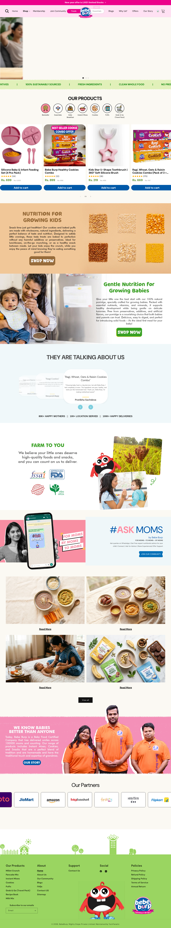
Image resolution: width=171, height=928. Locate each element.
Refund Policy (138, 874)
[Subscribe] (35, 910)
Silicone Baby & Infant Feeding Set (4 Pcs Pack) (20, 171)
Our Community (45, 878)
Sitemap (41, 894)
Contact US (43, 890)
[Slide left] (80, 196)
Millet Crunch (13, 870)
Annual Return (138, 886)
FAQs (39, 886)
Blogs (111, 11)
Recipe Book (12, 894)
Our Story (148, 11)
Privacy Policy (138, 870)
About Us (42, 874)
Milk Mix (10, 898)
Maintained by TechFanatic (108, 924)
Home (40, 870)
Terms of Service (139, 882)
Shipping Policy (139, 878)
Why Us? (123, 11)
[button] (7, 11)
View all (85, 700)
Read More (45, 629)
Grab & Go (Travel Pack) (18, 890)
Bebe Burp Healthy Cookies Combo (62, 171)
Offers (135, 11)
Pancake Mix (12, 874)
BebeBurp (63, 924)
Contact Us (74, 870)
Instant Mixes (13, 878)
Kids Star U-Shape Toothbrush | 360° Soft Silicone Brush (108, 171)
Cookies (10, 882)
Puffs (8, 886)
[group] (85, 48)
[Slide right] (90, 196)
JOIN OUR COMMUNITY (151, 554)
